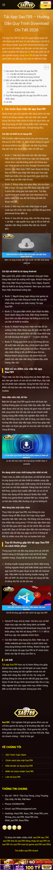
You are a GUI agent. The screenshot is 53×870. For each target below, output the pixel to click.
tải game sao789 (34, 844)
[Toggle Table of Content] (45, 67)
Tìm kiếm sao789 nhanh (26, 850)
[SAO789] (26, 4)
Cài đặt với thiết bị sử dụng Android (25, 77)
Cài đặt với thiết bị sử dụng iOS (23, 74)
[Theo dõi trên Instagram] (9, 827)
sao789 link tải (10, 841)
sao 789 (45, 837)
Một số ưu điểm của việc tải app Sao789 (24, 80)
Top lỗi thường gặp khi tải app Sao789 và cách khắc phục (26, 97)
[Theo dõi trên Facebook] (4, 827)
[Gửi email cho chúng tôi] (19, 827)
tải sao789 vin (43, 841)
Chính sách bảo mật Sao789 (19, 760)
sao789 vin (7, 844)
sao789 (36, 837)
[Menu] (3, 4)
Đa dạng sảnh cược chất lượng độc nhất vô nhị (28, 87)
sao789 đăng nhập (27, 841)
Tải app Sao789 (9, 664)
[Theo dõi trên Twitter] (14, 827)
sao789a (46, 844)
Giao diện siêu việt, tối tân (21, 83)
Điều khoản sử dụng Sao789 (19, 766)
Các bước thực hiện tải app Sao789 (21, 71)
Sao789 (28, 55)
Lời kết (9, 102)
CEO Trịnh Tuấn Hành (15, 755)
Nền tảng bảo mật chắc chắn (22, 92)
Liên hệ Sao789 (12, 777)
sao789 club (19, 844)
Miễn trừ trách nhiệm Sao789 (19, 771)
